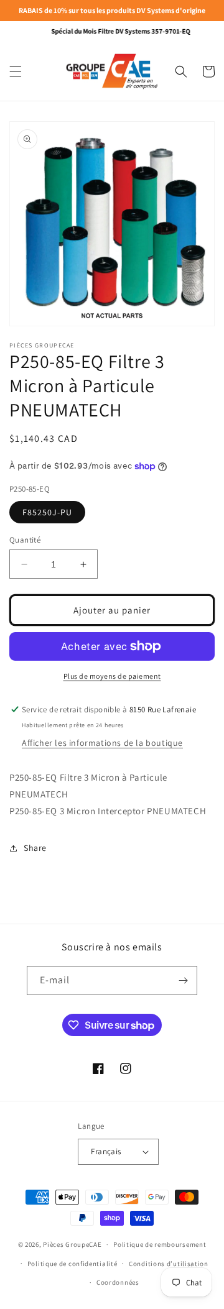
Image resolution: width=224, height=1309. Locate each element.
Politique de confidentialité (72, 1263)
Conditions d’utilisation (168, 1263)
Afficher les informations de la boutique (102, 742)
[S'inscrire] (183, 980)
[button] (15, 71)
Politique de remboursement (159, 1244)
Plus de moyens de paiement (112, 676)
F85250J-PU (47, 512)
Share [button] (35, 847)
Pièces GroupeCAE (72, 1244)
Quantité (24, 540)
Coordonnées (117, 1282)
